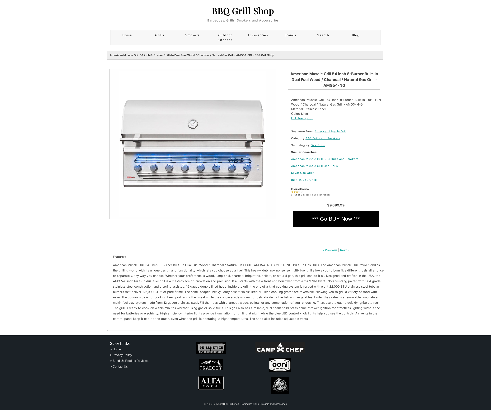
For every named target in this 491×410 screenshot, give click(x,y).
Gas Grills (318, 145)
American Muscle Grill (330, 131)
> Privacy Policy (121, 355)
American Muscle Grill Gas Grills (314, 165)
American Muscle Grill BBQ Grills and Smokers (324, 159)
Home (127, 35)
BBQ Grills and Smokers (323, 138)
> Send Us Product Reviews (129, 360)
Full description (302, 118)
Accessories (257, 35)
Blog (355, 35)
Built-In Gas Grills (304, 179)
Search (323, 35)
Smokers (192, 35)
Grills (159, 35)
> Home (115, 349)
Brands (290, 35)
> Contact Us (119, 366)
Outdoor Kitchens (225, 37)
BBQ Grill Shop (243, 10)
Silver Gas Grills (302, 172)
